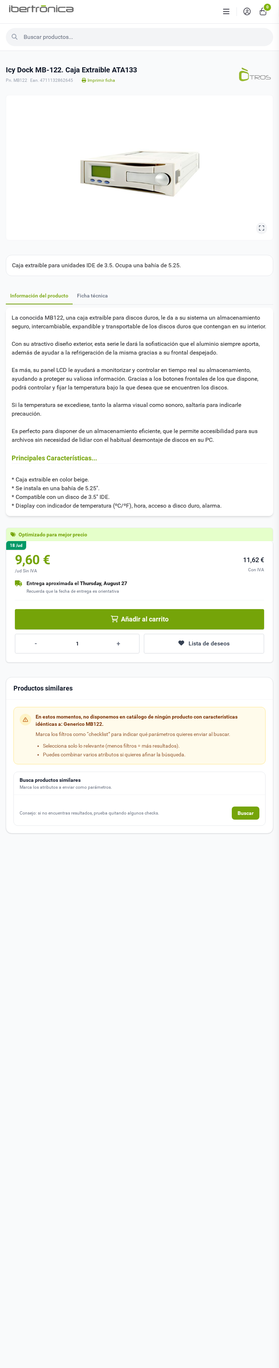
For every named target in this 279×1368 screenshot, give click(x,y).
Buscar (246, 813)
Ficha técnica (92, 296)
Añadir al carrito (145, 619)
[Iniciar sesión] (247, 11)
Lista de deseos (209, 643)
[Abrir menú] (226, 11)
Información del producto (39, 296)
